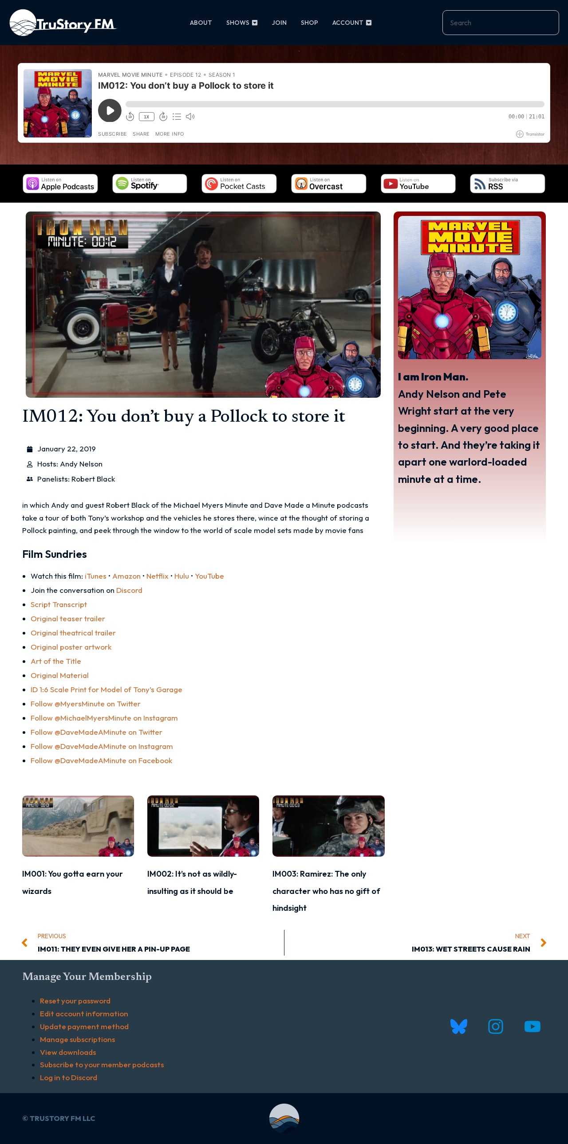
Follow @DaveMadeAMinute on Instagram (102, 746)
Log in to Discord (68, 1077)
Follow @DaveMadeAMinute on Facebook (101, 760)
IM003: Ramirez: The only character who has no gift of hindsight (326, 891)
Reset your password (75, 1000)
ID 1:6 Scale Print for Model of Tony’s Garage (106, 689)
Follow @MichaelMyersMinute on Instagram (104, 717)
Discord (129, 590)
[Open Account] (369, 22)
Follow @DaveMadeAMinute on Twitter (96, 732)
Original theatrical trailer (73, 632)
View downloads (68, 1052)
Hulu (181, 575)
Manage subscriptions (77, 1039)
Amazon (126, 575)
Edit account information (84, 1013)
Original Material (60, 675)
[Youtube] (532, 1026)
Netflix (157, 575)
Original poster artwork (71, 646)
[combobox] (500, 22)
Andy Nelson (81, 463)
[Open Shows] (255, 22)
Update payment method (84, 1026)
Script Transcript (59, 604)
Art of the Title (56, 661)
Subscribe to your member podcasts (102, 1064)
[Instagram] (495, 1026)
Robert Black (93, 478)
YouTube (209, 575)
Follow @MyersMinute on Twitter (86, 703)
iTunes (95, 575)
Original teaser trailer (68, 618)
